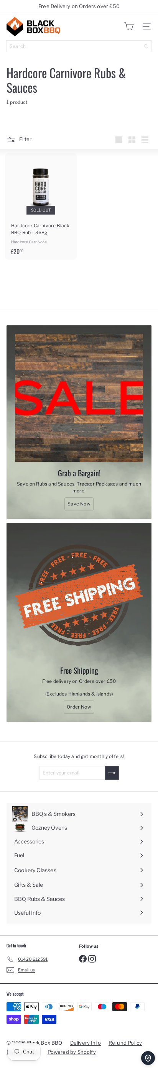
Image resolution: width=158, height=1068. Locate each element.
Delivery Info (85, 1043)
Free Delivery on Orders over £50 (79, 6)
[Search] (146, 46)
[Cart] (129, 26)
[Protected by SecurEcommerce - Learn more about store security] (148, 1058)
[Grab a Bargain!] (79, 398)
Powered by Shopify (72, 1052)
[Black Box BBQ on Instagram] (92, 958)
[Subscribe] (112, 773)
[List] (144, 140)
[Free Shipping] (79, 595)
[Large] (118, 140)
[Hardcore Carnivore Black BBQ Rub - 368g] (41, 206)
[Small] (131, 140)
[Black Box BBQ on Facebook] (83, 958)
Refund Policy (125, 1043)
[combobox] (79, 46)
